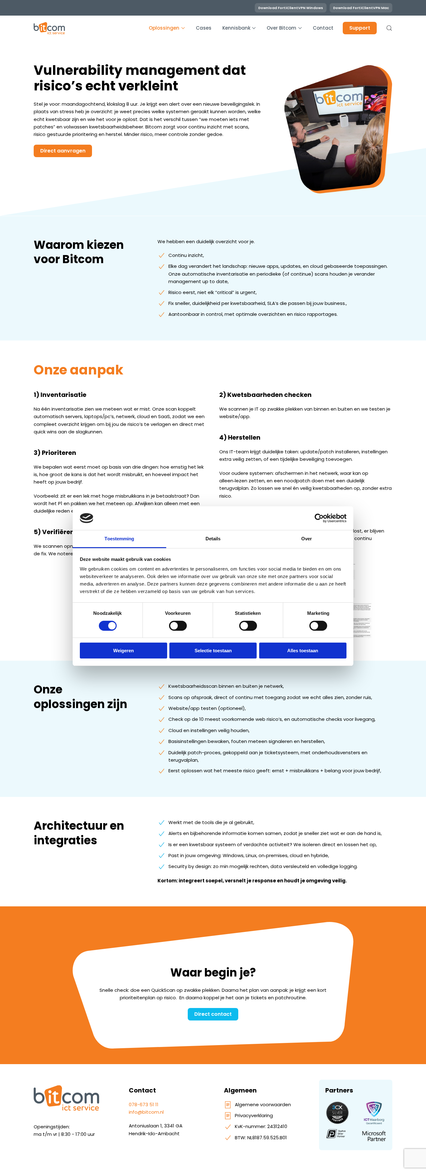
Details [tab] (213, 538)
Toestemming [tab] (119, 538)
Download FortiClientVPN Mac (361, 7)
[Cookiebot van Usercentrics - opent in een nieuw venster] (319, 518)
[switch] (178, 626)
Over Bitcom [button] (281, 28)
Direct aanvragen (62, 150)
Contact (323, 28)
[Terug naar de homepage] (49, 28)
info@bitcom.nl (146, 1112)
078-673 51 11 (143, 1104)
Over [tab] (306, 538)
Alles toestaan (302, 650)
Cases (203, 28)
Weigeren (123, 650)
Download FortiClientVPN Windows (290, 7)
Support (359, 27)
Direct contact (213, 1014)
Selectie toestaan (213, 650)
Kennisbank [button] (236, 28)
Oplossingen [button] (164, 28)
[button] (389, 28)
